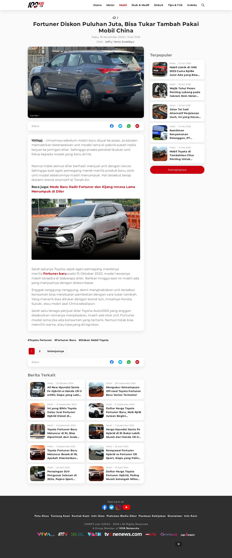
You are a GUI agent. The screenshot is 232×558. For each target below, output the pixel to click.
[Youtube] (126, 507)
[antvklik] (150, 534)
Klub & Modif (140, 5)
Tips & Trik (175, 5)
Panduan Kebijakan (152, 515)
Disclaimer (175, 515)
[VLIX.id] (94, 534)
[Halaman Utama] (37, 5)
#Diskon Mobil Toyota (94, 340)
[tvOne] (123, 534)
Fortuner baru (55, 273)
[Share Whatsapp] (129, 126)
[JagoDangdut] (188, 534)
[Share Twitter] (120, 126)
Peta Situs (42, 515)
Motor (110, 5)
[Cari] (201, 5)
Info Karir (190, 515)
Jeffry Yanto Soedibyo (119, 41)
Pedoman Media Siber (122, 515)
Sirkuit (158, 5)
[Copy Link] (138, 126)
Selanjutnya (55, 351)
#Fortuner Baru (65, 340)
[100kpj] (63, 534)
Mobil (123, 5)
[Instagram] (118, 507)
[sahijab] (77, 534)
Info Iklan (98, 515)
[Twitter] (111, 507)
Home (97, 5)
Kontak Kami (81, 515)
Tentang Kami (60, 515)
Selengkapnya (177, 169)
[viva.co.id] (45, 534)
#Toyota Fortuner (40, 340)
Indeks (192, 5)
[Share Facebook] (111, 126)
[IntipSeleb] (168, 534)
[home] (115, 17)
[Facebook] (104, 507)
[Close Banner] (178, 544)
